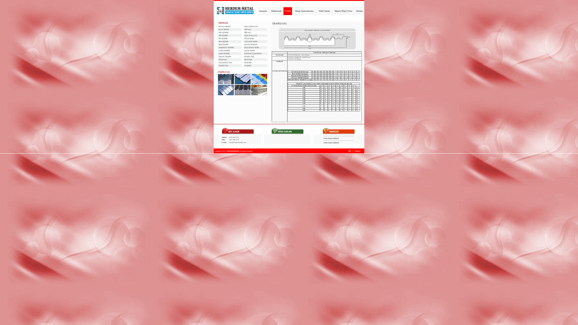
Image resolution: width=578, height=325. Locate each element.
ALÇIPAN (247, 66)
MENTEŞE (248, 59)
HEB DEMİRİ (223, 44)
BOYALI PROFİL (225, 26)
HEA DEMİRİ (223, 41)
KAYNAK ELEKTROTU (253, 53)
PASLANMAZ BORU (251, 47)
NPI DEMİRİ (223, 35)
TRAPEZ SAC (223, 66)
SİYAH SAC (223, 59)
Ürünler (287, 11)
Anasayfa (263, 11)
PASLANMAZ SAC (251, 26)
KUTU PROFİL (224, 29)
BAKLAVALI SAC (250, 35)
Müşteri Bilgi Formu (343, 11)
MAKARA (248, 62)
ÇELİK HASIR (249, 50)
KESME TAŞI (249, 56)
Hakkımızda (276, 11)
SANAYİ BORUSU (251, 44)
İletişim (359, 11)
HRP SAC (247, 32)
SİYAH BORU (249, 38)
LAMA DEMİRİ (224, 50)
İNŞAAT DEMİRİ (225, 56)
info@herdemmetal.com (237, 142)
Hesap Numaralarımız (304, 11)
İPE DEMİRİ (223, 38)
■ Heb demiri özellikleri (331, 140)
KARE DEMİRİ (224, 53)
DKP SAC (247, 29)
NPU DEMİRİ (223, 32)
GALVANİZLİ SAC (225, 62)
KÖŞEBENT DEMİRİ (226, 47)
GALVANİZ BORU (251, 41)
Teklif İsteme (324, 11)
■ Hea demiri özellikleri (331, 136)
